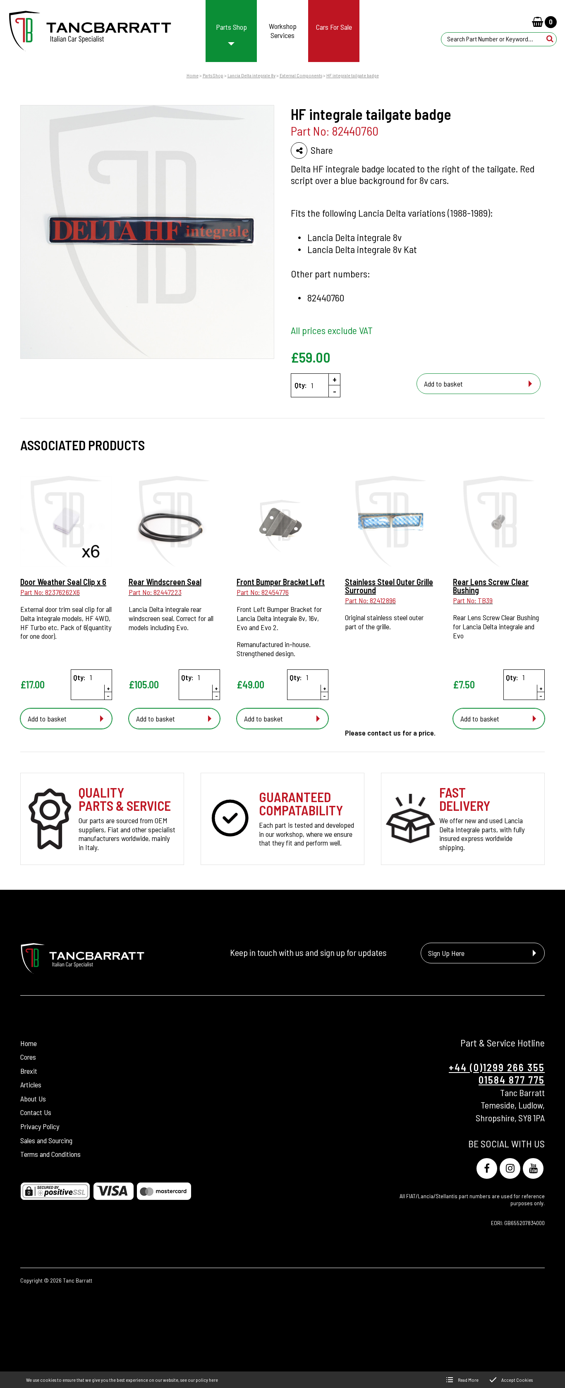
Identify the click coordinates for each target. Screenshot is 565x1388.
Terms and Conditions (50, 1154)
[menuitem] (231, 31)
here (213, 1380)
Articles (30, 1084)
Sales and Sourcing (46, 1140)
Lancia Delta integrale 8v (251, 75)
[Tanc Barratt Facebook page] (486, 1168)
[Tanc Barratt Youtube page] (533, 1168)
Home (193, 75)
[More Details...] (66, 522)
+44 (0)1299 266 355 (497, 1067)
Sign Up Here (446, 952)
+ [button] (335, 379)
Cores (28, 1056)
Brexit (28, 1070)
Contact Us (35, 1112)
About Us (33, 1098)
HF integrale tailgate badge (352, 75)
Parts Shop (213, 75)
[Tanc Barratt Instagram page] (510, 1168)
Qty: (300, 385)
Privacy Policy (39, 1126)
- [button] (334, 391)
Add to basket (443, 383)
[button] (550, 39)
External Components (301, 75)
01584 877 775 (512, 1080)
